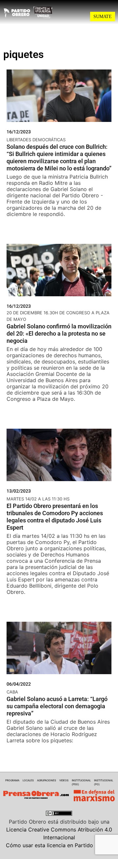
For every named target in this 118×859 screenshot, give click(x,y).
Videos (64, 780)
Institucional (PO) (103, 782)
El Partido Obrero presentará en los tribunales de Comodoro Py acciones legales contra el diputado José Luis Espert (55, 516)
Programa (12, 780)
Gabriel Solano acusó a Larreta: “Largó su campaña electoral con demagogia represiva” (57, 706)
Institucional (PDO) (81, 782)
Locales (28, 780)
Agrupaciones (46, 780)
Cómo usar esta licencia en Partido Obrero (59, 845)
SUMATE (102, 16)
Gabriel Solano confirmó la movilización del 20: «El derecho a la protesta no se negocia (59, 333)
